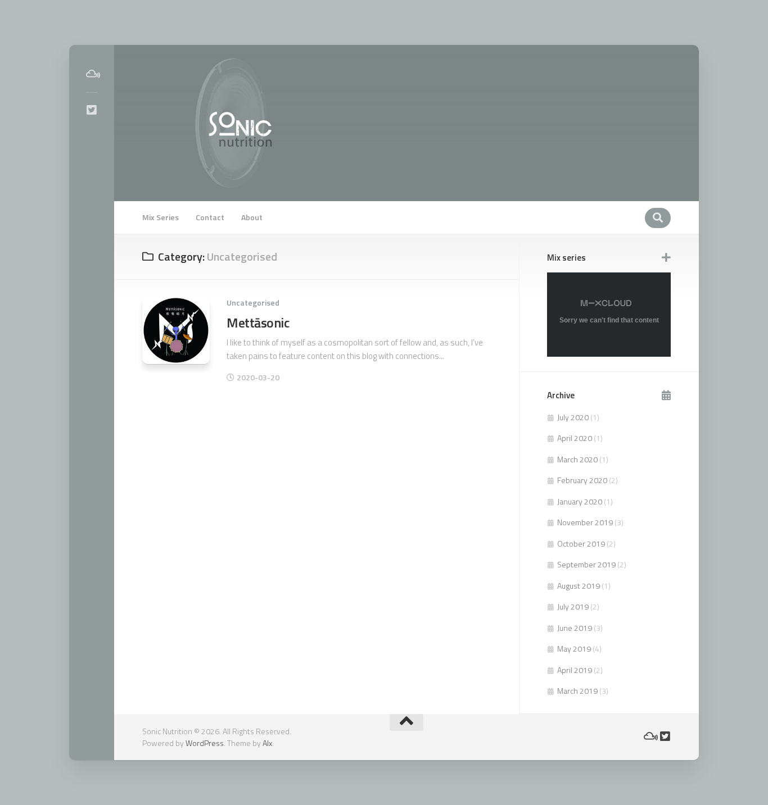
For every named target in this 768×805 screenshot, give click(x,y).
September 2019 (586, 564)
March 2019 (577, 691)
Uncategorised (253, 302)
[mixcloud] (92, 74)
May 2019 (574, 648)
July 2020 (573, 417)
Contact (210, 217)
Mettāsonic (258, 322)
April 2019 (574, 670)
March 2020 (577, 459)
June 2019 (574, 628)
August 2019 (578, 586)
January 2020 (579, 501)
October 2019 (581, 543)
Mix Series (160, 217)
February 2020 (582, 480)
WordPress (205, 743)
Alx (267, 743)
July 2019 (573, 606)
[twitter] (92, 110)
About (252, 217)
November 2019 (585, 522)
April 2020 (574, 438)
